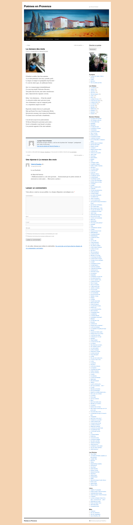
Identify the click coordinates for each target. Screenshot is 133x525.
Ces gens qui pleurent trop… (97, 190)
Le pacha (92, 374)
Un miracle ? (93, 147)
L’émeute (92, 229)
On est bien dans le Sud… (96, 411)
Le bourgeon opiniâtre (95, 439)
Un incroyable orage (95, 121)
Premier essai (93, 307)
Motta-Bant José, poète (95, 501)
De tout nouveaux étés (95, 294)
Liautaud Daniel (94, 476)
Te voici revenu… (94, 289)
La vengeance (93, 367)
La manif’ (93, 261)
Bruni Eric (93, 460)
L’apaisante (93, 188)
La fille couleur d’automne (96, 247)
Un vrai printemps (94, 292)
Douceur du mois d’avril (96, 231)
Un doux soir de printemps (96, 218)
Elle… (92, 433)
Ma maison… (93, 167)
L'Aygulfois (93, 496)
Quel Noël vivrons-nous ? (96, 418)
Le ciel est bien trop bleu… (96, 309)
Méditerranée (93, 108)
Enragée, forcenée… (95, 146)
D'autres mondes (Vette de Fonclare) (98, 491)
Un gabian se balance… (96, 164)
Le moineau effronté (95, 315)
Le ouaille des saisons (95, 175)
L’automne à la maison (95, 138)
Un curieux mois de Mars (96, 118)
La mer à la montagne (95, 327)
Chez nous (93, 92)
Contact (57, 39)
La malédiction (94, 314)
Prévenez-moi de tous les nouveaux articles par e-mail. (40, 236)
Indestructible (93, 221)
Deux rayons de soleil (95, 216)
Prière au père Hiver (95, 302)
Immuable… (93, 338)
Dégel (28, 45)
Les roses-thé (93, 240)
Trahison (92, 382)
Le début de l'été (94, 102)
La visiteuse (93, 343)
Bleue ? (92, 400)
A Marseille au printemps (96, 268)
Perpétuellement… (94, 235)
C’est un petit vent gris (95, 431)
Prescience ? (93, 364)
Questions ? (48, 152)
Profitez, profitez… (95, 134)
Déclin (92, 239)
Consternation (94, 130)
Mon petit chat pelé (95, 380)
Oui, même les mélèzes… (96, 245)
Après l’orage (93, 154)
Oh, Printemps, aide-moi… (96, 120)
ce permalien (73, 152)
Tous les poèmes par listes (46, 39)
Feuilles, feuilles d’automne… (97, 165)
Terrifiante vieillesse (95, 174)
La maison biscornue (95, 281)
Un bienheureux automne (96, 227)
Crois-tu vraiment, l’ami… (96, 279)
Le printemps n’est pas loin (96, 276)
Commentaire (29, 195)
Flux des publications (95, 512)
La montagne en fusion (95, 263)
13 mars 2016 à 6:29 (36, 166)
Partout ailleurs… (94, 157)
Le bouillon (93, 183)
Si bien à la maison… (95, 304)
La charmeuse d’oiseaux (96, 128)
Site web (28, 228)
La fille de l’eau (94, 151)
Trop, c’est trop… (94, 133)
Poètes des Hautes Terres (96, 503)
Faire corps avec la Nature (96, 393)
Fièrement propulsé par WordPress (98, 520)
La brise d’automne (95, 349)
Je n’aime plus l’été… (95, 320)
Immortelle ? (93, 125)
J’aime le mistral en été (95, 421)
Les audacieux (94, 376)
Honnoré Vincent (94, 470)
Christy (92, 462)
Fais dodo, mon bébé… (96, 441)
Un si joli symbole (94, 348)
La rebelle (93, 299)
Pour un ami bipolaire (95, 390)
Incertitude (93, 224)
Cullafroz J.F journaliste (96, 490)
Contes (92, 95)
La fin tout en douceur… (96, 366)
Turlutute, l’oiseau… (95, 296)
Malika (92, 478)
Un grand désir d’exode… (96, 305)
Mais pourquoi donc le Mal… (97, 208)
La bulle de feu (94, 323)
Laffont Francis (94, 475)
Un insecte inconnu (95, 437)
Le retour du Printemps (95, 377)
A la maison (93, 87)
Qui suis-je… (93, 250)
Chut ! (92, 161)
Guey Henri (93, 467)
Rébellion (93, 319)
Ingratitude (93, 123)
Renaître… (93, 159)
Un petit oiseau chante (95, 301)
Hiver (92, 97)
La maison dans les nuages (96, 258)
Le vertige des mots (95, 126)
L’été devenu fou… (95, 270)
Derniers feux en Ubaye (96, 406)
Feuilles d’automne (95, 371)
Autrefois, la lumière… (95, 288)
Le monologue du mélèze (96, 257)
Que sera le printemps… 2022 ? (97, 385)
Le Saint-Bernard (94, 177)
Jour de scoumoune (95, 398)
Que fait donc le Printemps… (97, 204)
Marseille (93, 107)
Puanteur (92, 297)
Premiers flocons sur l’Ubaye (97, 333)
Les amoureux (94, 273)
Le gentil (92, 387)
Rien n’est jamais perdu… (96, 187)
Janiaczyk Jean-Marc (95, 472)
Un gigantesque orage (95, 429)
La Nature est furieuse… (96, 424)
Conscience (93, 156)
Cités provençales (94, 94)
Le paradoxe (93, 362)
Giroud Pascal (94, 465)
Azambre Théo (94, 459)
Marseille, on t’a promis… (96, 403)
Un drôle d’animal (94, 193)
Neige (92, 226)
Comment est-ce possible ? (96, 419)
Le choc (92, 361)
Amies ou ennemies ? (95, 198)
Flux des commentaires (95, 514)
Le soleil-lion (93, 104)
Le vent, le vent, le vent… (96, 359)
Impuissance (93, 379)
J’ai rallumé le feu (94, 196)
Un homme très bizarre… (96, 369)
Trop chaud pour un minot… (97, 345)
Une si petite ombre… (95, 206)
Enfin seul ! (93, 219)
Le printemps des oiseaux (96, 211)
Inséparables (93, 275)
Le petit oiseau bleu (95, 253)
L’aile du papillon (79, 45)
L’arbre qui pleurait (95, 191)
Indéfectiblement (94, 232)
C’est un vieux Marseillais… (97, 180)
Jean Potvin (93, 473)
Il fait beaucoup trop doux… (97, 214)
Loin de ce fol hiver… (95, 372)
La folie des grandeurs (95, 266)
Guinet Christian (94, 468)
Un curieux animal (94, 169)
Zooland (92, 113)
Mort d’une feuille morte (96, 402)
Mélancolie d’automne (95, 426)
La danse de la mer (95, 248)
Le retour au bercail (95, 353)
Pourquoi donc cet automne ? (97, 325)
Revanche (93, 322)
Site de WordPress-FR (95, 516)
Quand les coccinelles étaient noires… (99, 392)
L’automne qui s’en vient (96, 336)
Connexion (93, 511)
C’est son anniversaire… (96, 200)
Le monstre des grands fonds (97, 428)
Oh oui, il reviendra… (95, 284)
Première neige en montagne (97, 143)
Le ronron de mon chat (95, 341)
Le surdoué (93, 395)
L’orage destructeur (95, 242)
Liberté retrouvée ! (94, 444)
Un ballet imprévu (94, 265)
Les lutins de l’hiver (95, 244)
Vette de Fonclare (43, 51)
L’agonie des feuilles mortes (97, 332)
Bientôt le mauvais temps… (96, 149)
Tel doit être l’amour (95, 271)
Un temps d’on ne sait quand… (97, 260)
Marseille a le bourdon (95, 389)
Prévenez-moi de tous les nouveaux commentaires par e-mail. (42, 233)
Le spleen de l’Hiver (95, 237)
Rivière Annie (94, 481)
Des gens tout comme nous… (97, 358)
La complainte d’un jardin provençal (98, 328)
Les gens (92, 105)
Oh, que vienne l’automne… (97, 447)
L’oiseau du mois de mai (96, 423)
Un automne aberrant (95, 234)
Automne (93, 90)
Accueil (28, 39)
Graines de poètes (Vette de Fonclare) (99, 494)
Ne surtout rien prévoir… (96, 278)
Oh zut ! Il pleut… (94, 283)
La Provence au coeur (95, 100)
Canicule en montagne (95, 442)
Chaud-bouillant (94, 340)
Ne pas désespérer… (95, 354)
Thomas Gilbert (94, 485)
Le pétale (92, 185)
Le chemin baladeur (95, 434)
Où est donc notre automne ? (97, 222)
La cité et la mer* (94, 170)
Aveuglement (93, 416)
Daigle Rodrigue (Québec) (96, 463)
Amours (42, 152)
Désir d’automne (94, 310)
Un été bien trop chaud (95, 335)
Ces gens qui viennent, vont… (97, 209)
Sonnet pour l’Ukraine (95, 351)
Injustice (92, 330)
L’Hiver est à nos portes (96, 152)
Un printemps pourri (95, 312)
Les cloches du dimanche (96, 195)
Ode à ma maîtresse (95, 252)
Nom (27, 216)
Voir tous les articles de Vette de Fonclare (48, 146)
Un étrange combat (95, 162)
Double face (93, 436)
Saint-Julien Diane (94, 504)
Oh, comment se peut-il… (96, 346)
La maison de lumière (95, 131)
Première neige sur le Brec (96, 182)
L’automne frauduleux (95, 291)
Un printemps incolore (95, 178)
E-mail (28, 222)
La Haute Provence (95, 99)
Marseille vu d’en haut (95, 255)
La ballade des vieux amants (97, 446)
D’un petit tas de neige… (96, 136)
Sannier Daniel (94, 483)
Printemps (93, 110)
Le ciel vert (93, 172)
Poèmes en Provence (37, 6)
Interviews (34, 39)
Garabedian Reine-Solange (96, 493)
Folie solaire (93, 397)
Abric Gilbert (93, 454)
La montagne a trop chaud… (97, 317)
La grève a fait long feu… (96, 384)
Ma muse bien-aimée (95, 144)
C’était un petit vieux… (96, 286)
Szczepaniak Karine (95, 506)
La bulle (92, 356)
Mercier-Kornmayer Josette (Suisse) (98, 480)
